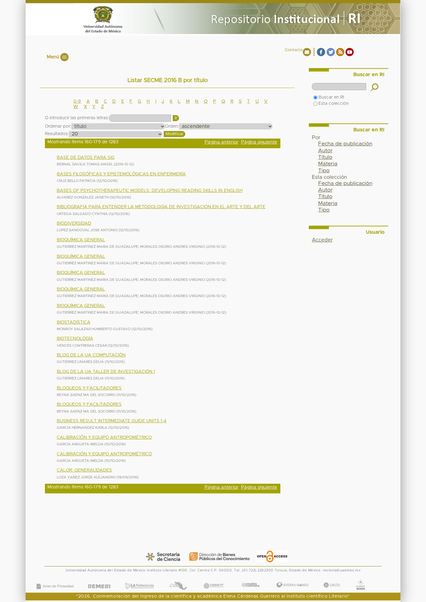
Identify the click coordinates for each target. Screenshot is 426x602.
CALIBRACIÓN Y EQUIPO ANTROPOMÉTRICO (104, 437)
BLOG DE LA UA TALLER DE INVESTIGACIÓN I (106, 372)
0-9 (77, 101)
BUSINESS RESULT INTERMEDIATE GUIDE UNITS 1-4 (112, 421)
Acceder (322, 239)
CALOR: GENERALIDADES (84, 470)
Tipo (324, 171)
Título (325, 157)
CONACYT (213, 579)
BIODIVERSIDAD (74, 223)
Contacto (294, 50)
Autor (325, 151)
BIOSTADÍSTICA (73, 322)
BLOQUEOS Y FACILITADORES (89, 388)
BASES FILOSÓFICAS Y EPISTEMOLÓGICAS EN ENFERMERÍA (121, 174)
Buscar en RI (331, 97)
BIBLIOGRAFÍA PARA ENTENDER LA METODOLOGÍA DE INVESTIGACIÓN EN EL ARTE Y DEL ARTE (161, 207)
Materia (327, 164)
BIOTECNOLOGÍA (75, 338)
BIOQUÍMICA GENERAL (81, 240)
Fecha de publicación (345, 144)
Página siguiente (259, 142)
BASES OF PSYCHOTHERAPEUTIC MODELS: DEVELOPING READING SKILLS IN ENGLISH (150, 190)
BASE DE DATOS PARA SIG (85, 157)
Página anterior (222, 142)
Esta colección (333, 103)
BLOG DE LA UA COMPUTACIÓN (91, 355)
